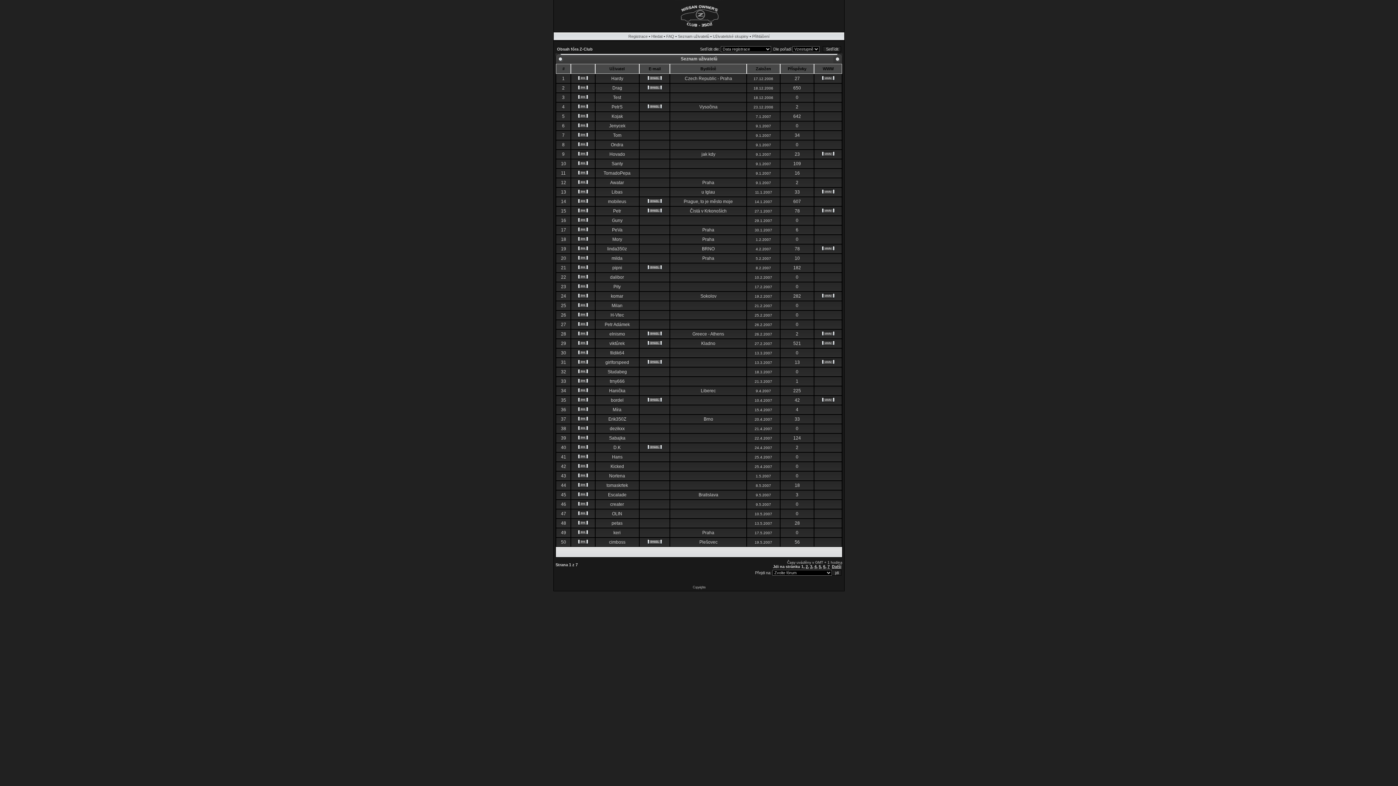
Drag (617, 88)
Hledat (657, 36)
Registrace (638, 36)
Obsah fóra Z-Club (575, 49)
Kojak (617, 116)
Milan (617, 305)
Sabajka (617, 438)
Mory (617, 239)
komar (617, 296)
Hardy (617, 78)
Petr (617, 211)
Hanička (617, 390)
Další (836, 566)
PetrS (617, 107)
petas (617, 523)
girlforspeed (617, 362)
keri (617, 532)
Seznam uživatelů (693, 36)
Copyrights (699, 587)
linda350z (617, 248)
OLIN (617, 513)
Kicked (617, 466)
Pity (617, 286)
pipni (617, 267)
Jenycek (617, 125)
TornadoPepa (617, 173)
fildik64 (617, 353)
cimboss (617, 542)
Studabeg (617, 371)
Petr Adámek (617, 324)
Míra (617, 409)
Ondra (617, 144)
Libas (617, 192)
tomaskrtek (617, 485)
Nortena (617, 476)
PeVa (617, 230)
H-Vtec (617, 315)
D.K (617, 447)
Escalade (617, 494)
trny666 (617, 381)
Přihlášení (761, 36)
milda (617, 258)
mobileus (617, 201)
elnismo (617, 334)
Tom (617, 135)
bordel (617, 400)
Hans (617, 457)
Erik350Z (617, 419)
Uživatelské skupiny (731, 36)
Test (617, 97)
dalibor (617, 277)
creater (617, 504)
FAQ (670, 36)
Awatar (617, 182)
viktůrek (617, 343)
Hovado (617, 154)
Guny (617, 220)
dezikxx (617, 428)
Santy (617, 163)
